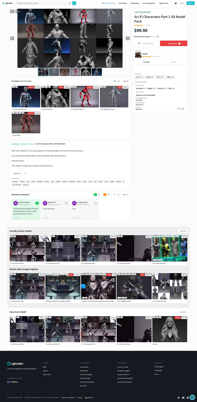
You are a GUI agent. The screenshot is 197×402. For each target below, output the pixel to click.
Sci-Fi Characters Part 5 (124, 344)
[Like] (142, 69)
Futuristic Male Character (19, 109)
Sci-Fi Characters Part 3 (52, 344)
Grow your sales (122, 367)
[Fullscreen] (12, 11)
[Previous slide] (12, 38)
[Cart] (176, 3)
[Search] (74, 3)
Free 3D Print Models (87, 382)
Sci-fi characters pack (159, 263)
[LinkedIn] (179, 397)
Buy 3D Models (84, 363)
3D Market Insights (123, 371)
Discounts (83, 386)
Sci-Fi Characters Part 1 (17, 344)
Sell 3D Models (122, 363)
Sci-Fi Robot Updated (77, 109)
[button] (70, 3)
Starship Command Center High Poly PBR (58, 301)
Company (46, 363)
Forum (156, 374)
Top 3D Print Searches (124, 382)
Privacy (80, 398)
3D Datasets (84, 371)
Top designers (159, 367)
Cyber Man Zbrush (47, 109)
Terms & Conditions (68, 398)
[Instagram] (188, 397)
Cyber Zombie (16, 135)
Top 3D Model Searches (125, 378)
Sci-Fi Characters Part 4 (88, 344)
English (88, 398)
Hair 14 (155, 344)
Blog (44, 367)
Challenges (158, 370)
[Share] (178, 69)
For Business (84, 367)
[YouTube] (183, 397)
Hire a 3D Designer (86, 374)
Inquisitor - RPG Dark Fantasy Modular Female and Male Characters (101, 301)
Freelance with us (123, 374)
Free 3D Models (85, 378)
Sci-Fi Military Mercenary (107, 109)
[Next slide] (128, 38)
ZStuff (144, 54)
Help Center (47, 374)
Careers (45, 371)
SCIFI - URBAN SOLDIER (124, 301)
